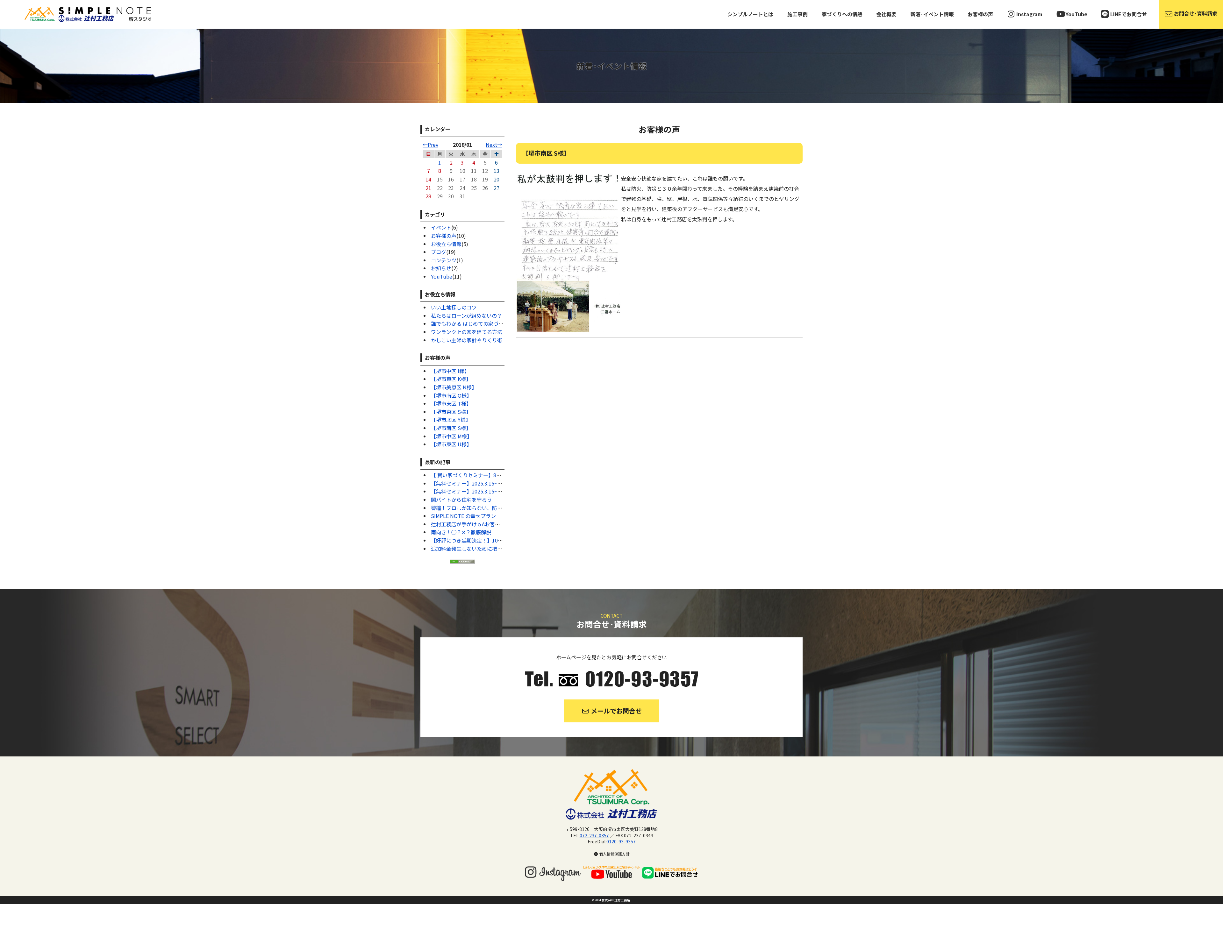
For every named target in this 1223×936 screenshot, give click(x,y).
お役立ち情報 (446, 244)
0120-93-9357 (621, 841)
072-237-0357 (594, 835)
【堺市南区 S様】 (451, 428)
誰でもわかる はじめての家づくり (470, 323)
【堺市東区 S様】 (451, 411)
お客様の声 (980, 14)
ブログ (438, 252)
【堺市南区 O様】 (451, 395)
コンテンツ (443, 260)
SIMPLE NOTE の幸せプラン (463, 516)
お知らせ (441, 268)
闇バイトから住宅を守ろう (461, 499)
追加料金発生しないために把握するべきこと (482, 548)
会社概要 (886, 14)
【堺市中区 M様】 (451, 436)
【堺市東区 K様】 (451, 379)
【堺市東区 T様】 (451, 403)
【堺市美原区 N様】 (454, 387)
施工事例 (797, 14)
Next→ (494, 144)
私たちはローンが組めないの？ (466, 315)
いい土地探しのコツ (454, 307)
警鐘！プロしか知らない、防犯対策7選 (475, 508)
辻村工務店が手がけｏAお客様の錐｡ (472, 524)
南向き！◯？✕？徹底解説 (461, 532)
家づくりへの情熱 (842, 14)
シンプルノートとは (750, 14)
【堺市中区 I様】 (450, 371)
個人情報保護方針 (614, 853)
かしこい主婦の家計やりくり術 (466, 340)
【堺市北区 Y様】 (451, 419)
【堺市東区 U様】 (451, 444)
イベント (441, 227)
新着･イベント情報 (932, 14)
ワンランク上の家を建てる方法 (466, 332)
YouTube (441, 276)
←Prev (430, 144)
